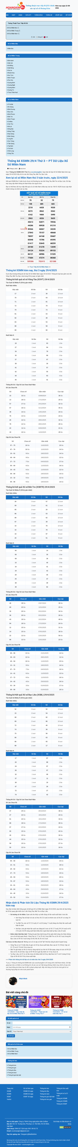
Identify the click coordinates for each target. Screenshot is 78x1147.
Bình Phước (11, 114)
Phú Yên (10, 80)
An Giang (10, 107)
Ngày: (8, 1027)
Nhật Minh (23, 168)
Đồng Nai (10, 129)
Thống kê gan (12, 1068)
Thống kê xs (39, 15)
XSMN (20, 15)
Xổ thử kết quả (70, 15)
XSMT (13, 15)
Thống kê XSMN (62, 1101)
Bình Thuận (11, 119)
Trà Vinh (10, 148)
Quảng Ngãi (11, 85)
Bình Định (11, 60)
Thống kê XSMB (62, 1098)
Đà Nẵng (10, 65)
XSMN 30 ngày (28, 1094)
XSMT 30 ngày (28, 1097)
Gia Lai (10, 70)
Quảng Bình (11, 82)
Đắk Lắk (10, 63)
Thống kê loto (12, 1065)
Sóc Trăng (11, 141)
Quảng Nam (11, 87)
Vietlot (9, 1099)
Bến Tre (10, 116)
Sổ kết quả (58, 15)
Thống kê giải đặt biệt (47, 1097)
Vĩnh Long (11, 151)
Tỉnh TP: (9, 1031)
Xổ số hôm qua (28, 1088)
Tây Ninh (10, 146)
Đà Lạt (10, 126)
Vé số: (8, 1023)
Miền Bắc (10, 48)
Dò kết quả (11, 1035)
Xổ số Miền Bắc (12, 28)
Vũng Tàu (11, 153)
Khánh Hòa (11, 73)
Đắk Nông (11, 68)
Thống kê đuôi (12, 1072)
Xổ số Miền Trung (13, 30)
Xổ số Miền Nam (13, 33)
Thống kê (49, 15)
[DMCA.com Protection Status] (65, 1127)
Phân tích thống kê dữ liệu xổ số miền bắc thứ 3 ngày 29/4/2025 (31, 959)
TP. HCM (10, 104)
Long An (10, 138)
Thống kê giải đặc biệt (14, 1075)
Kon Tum (10, 75)
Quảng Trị (11, 90)
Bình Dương (11, 109)
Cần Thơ (10, 124)
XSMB (6, 15)
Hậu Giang (11, 134)
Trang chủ (10, 1088)
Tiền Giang (11, 143)
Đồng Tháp (11, 131)
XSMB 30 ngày (28, 1091)
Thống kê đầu (12, 1070)
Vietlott (28, 15)
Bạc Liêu (10, 112)
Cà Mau (10, 121)
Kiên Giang (11, 136)
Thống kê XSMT (62, 1104)
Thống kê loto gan (46, 1099)
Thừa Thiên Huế (13, 92)
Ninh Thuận (11, 77)
